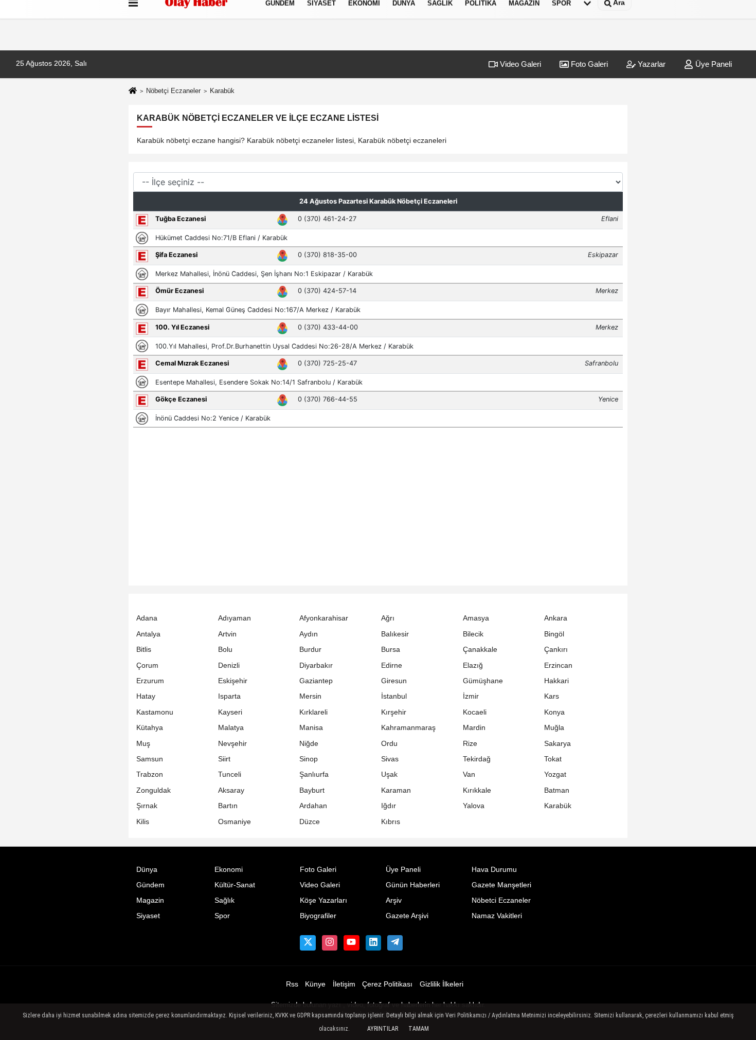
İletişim (344, 984)
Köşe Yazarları (323, 900)
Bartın (228, 806)
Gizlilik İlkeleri (441, 984)
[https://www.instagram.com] (329, 943)
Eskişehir (232, 681)
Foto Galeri (588, 64)
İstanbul (394, 696)
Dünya (146, 869)
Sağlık (224, 900)
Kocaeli (475, 712)
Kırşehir (393, 712)
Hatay (145, 696)
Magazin (150, 900)
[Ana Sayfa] (133, 91)
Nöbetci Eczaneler (501, 900)
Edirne (391, 665)
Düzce (309, 822)
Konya (554, 712)
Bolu (225, 649)
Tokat (553, 759)
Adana (146, 618)
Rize (470, 743)
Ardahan (313, 806)
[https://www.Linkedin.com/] (373, 943)
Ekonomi (228, 869)
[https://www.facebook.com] (351, 943)
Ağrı (387, 618)
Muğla (554, 728)
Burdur (310, 649)
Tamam (418, 1028)
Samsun (149, 759)
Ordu (389, 743)
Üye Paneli (712, 64)
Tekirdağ (477, 759)
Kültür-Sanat (234, 885)
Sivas (390, 759)
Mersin (310, 696)
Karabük (557, 806)
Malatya (231, 728)
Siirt (224, 759)
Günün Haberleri (413, 885)
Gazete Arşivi (407, 916)
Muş (143, 743)
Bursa (390, 649)
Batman (556, 790)
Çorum (147, 665)
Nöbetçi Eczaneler (173, 91)
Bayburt (312, 790)
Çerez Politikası (387, 984)
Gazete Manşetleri (501, 885)
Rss (292, 984)
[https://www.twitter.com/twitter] (307, 943)
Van (469, 774)
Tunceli (229, 774)
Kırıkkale (477, 790)
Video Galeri (519, 64)
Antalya (148, 634)
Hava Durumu (494, 869)
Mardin (474, 728)
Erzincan (558, 665)
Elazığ (473, 665)
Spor (222, 916)
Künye (315, 984)
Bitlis (143, 649)
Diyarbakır (316, 665)
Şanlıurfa (314, 774)
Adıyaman (234, 618)
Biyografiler (318, 916)
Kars (551, 696)
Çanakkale (480, 649)
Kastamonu (154, 712)
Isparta (229, 696)
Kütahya (149, 728)
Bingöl (554, 634)
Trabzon (149, 774)
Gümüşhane (483, 681)
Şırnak (146, 806)
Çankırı (556, 649)
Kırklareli (313, 712)
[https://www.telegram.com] (395, 943)
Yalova (473, 806)
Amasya (476, 618)
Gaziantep (316, 681)
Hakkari (556, 681)
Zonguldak (153, 790)
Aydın (308, 634)
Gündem (150, 885)
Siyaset (148, 916)
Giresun (394, 681)
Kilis (142, 822)
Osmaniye (234, 822)
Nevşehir (232, 743)
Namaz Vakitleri (497, 916)
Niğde (308, 743)
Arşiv (394, 900)
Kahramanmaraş (408, 728)
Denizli (229, 665)
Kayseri (230, 712)
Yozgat (555, 774)
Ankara (555, 618)
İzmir (471, 696)
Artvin (227, 634)
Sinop (308, 759)
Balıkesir (395, 634)
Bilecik (473, 634)
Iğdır (388, 806)
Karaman (396, 790)
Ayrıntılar (382, 1028)
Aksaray (231, 790)
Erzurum (150, 681)
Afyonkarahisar (323, 618)
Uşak (389, 774)
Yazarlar (650, 64)
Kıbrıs (390, 822)
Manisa (311, 728)
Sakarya (557, 743)
